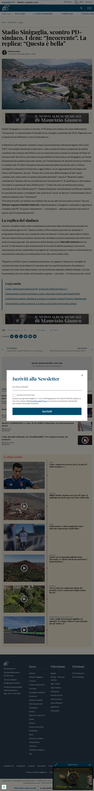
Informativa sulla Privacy (38, 401)
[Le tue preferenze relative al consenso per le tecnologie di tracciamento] (4, 787)
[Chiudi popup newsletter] (82, 375)
